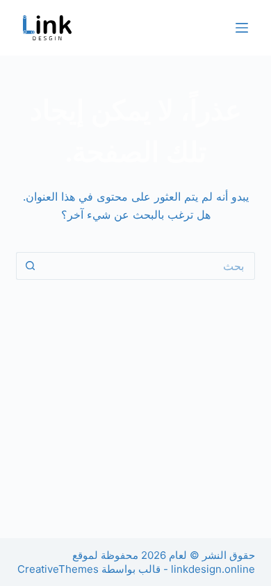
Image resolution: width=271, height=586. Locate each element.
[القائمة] (242, 28)
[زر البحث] (30, 266)
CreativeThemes (58, 569)
